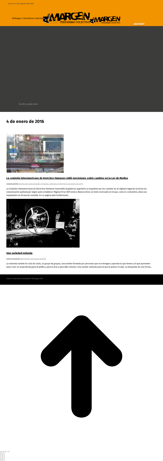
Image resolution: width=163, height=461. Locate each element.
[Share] (4, 451)
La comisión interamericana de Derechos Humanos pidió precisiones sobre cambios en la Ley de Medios (67, 178)
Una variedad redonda (19, 253)
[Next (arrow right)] (4, 456)
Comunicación (11, 184)
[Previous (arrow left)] (1, 456)
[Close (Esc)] (1, 451)
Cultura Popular (12, 259)
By (41, 184)
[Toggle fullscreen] (6, 451)
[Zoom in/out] (9, 451)
